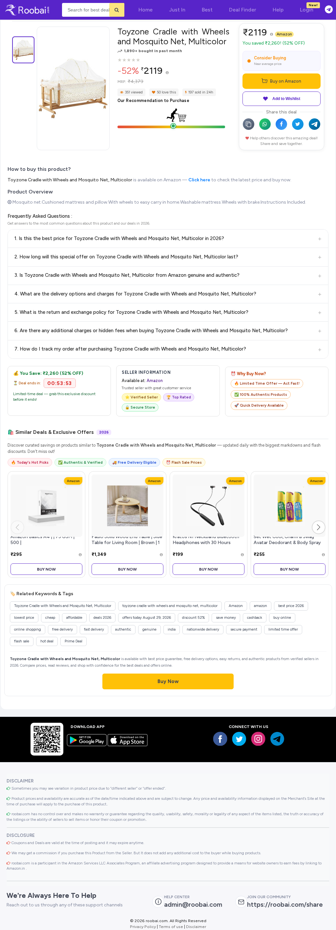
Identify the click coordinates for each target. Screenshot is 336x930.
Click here (199, 180)
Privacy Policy (143, 926)
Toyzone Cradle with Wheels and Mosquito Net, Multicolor (70, 180)
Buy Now (46, 569)
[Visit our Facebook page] (220, 739)
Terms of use (171, 926)
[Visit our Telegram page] (277, 739)
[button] (318, 527)
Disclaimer (196, 926)
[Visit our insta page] (258, 739)
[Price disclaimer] (167, 73)
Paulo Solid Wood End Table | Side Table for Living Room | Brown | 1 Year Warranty (127, 542)
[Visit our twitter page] (239, 739)
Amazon (284, 34)
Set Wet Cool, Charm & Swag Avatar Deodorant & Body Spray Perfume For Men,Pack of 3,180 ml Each (287, 545)
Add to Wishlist (286, 98)
